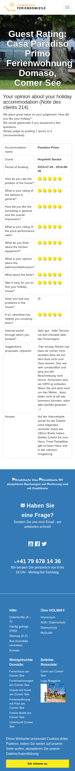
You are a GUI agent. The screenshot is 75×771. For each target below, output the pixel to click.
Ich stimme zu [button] (37, 763)
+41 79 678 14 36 (38, 561)
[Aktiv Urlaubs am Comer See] (53, 693)
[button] (40, 754)
